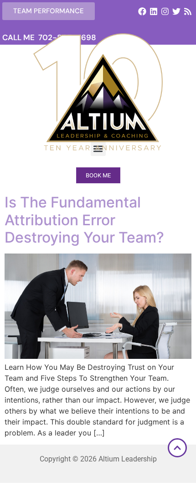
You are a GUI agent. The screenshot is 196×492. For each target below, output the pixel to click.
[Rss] (188, 11)
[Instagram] (164, 11)
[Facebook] (142, 11)
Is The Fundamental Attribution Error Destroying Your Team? (84, 219)
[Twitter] (176, 11)
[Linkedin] (153, 11)
